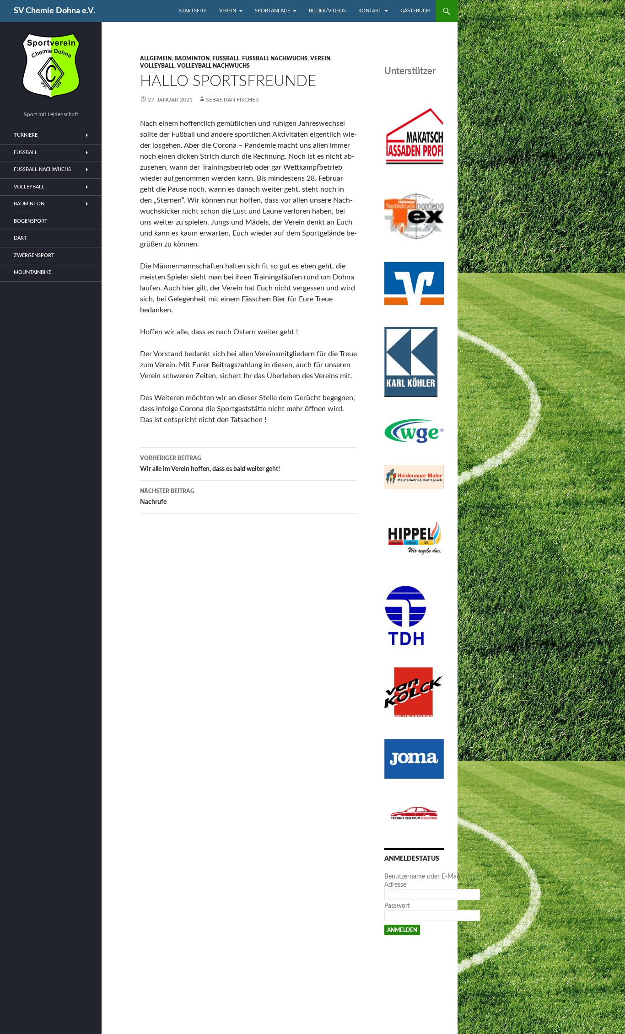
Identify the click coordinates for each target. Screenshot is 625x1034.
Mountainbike (32, 272)
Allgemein (156, 58)
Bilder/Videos (327, 10)
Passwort (397, 906)
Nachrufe (167, 496)
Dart (20, 238)
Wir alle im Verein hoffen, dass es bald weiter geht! (210, 463)
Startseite (193, 10)
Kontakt (370, 10)
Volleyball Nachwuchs (213, 66)
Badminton (192, 58)
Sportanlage (272, 10)
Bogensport (31, 221)
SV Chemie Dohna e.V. (54, 11)
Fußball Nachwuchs (274, 58)
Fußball (225, 58)
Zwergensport (34, 255)
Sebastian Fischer (232, 99)
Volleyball (157, 66)
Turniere (26, 135)
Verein (227, 10)
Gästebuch (415, 10)
